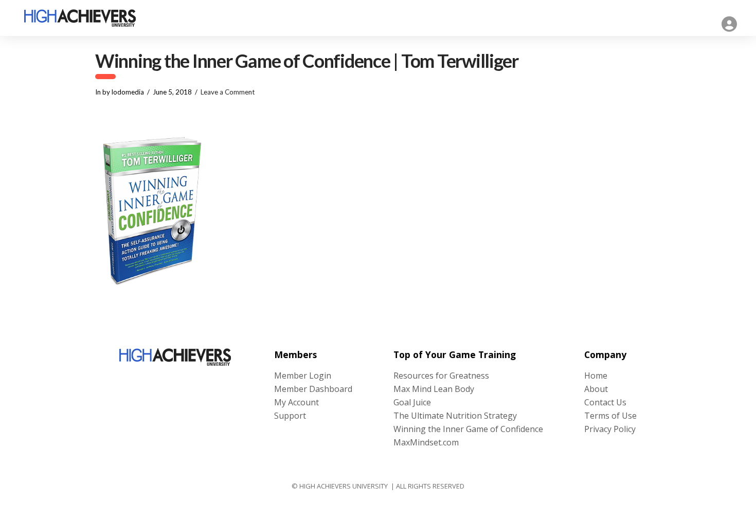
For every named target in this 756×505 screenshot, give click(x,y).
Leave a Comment (228, 92)
